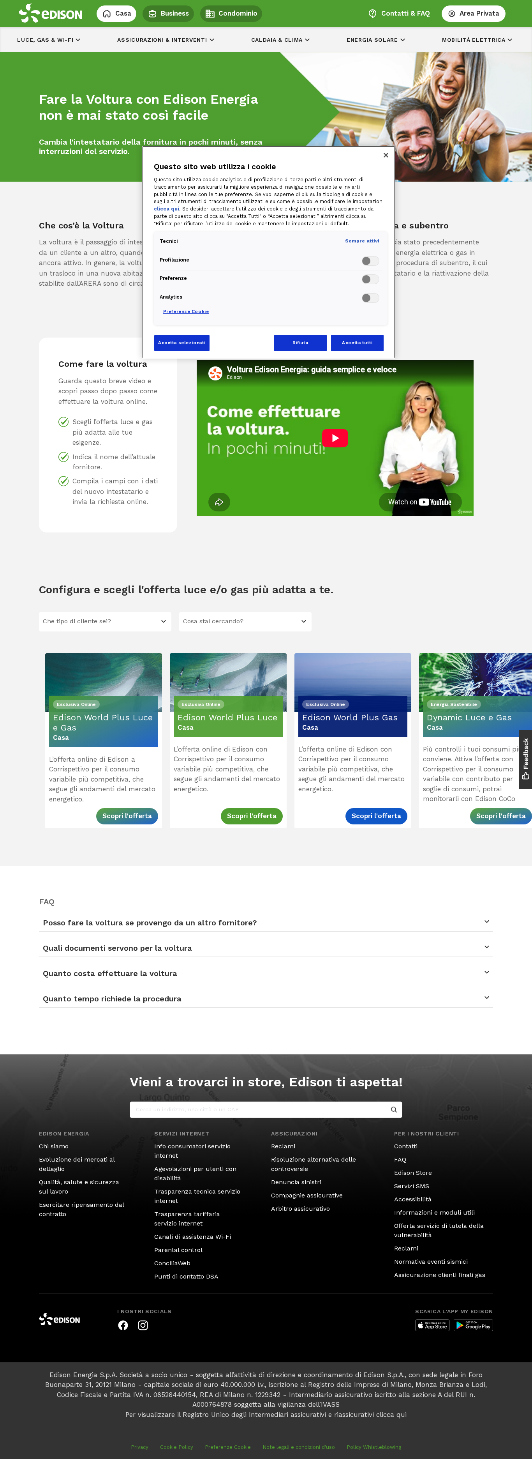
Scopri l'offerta (127, 816)
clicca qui (391, 1414)
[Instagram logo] (143, 1325)
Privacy (139, 1447)
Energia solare (372, 40)
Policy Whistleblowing (374, 1447)
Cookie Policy (176, 1447)
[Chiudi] (386, 155)
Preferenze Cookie (228, 1447)
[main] (266, 729)
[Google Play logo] (473, 1325)
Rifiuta (300, 342)
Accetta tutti (357, 342)
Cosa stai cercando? (213, 621)
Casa (123, 13)
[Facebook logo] (123, 1325)
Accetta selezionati (182, 342)
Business (175, 13)
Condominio (237, 13)
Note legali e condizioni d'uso (298, 1447)
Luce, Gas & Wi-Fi (45, 40)
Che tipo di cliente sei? (77, 621)
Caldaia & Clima (277, 40)
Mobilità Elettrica (474, 40)
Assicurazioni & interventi (162, 40)
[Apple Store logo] (432, 1325)
